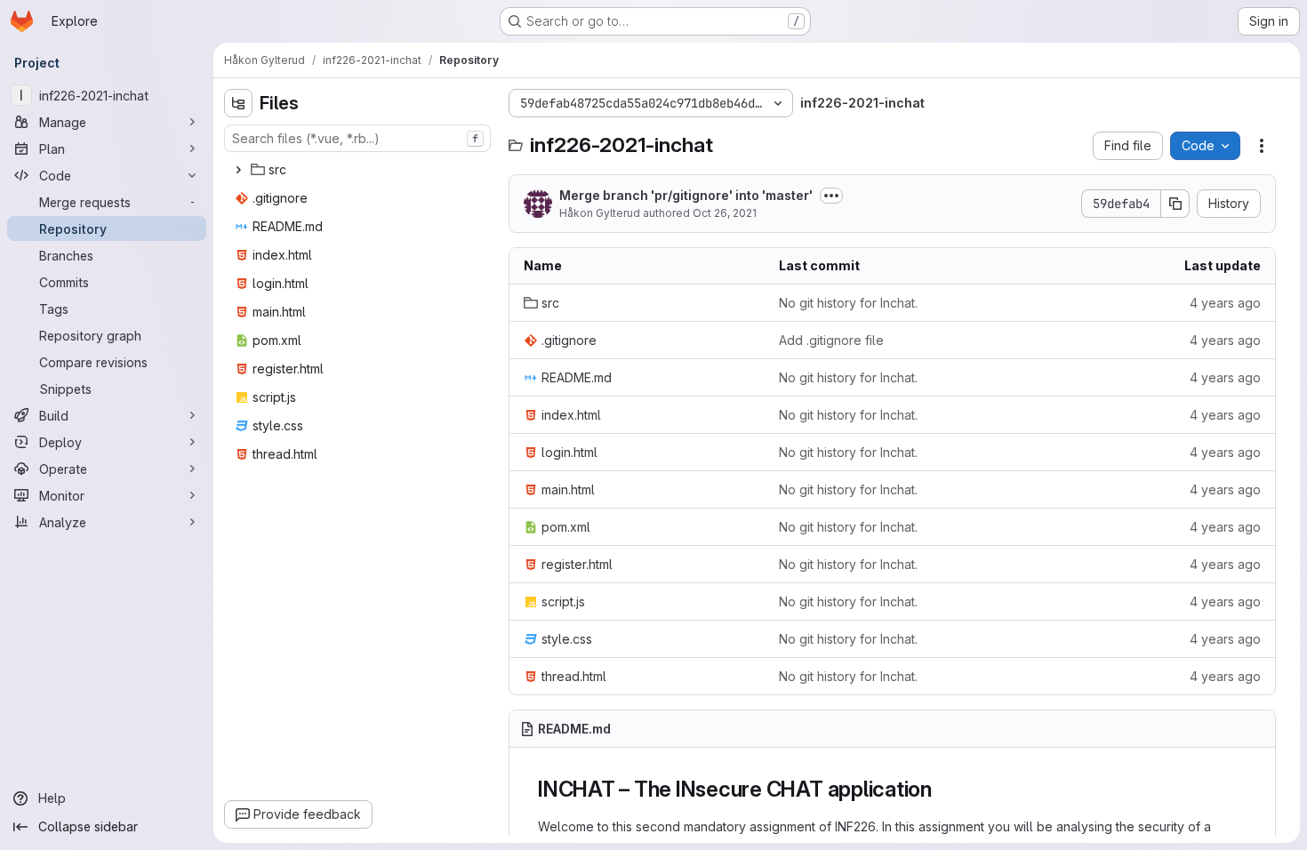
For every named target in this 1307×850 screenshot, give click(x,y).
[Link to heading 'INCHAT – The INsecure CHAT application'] (943, 789)
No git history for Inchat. (848, 302)
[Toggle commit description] (831, 196)
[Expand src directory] (238, 169)
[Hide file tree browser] (238, 103)
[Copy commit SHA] (1175, 203)
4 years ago (1225, 302)
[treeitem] (359, 170)
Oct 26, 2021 (725, 213)
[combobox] (357, 138)
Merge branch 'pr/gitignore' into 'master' (686, 195)
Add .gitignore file (831, 340)
